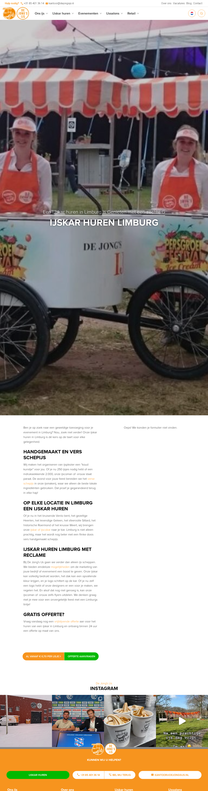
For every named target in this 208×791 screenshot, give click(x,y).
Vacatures (179, 3)
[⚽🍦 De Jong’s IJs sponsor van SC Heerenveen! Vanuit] (78, 721)
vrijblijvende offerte (66, 621)
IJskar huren (38, 775)
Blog (189, 3)
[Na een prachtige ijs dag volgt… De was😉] (182, 721)
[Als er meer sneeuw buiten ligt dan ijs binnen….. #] (26, 721)
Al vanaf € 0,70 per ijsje (43, 656)
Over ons (166, 3)
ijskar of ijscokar (40, 530)
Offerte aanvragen (81, 656)
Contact (197, 3)
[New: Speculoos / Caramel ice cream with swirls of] (130, 721)
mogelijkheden (60, 567)
